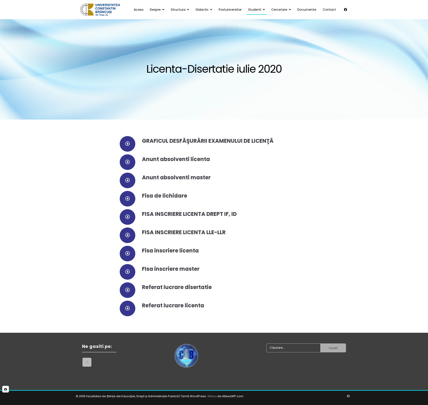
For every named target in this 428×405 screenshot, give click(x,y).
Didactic (202, 9)
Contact (329, 9)
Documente (306, 9)
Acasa (138, 9)
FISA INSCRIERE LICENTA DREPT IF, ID (189, 214)
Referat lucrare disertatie (177, 287)
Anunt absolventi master (176, 177)
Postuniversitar (230, 9)
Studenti (254, 9)
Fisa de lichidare (164, 195)
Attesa (212, 396)
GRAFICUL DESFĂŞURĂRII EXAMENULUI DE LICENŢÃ (208, 141)
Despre (155, 9)
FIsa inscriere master (171, 269)
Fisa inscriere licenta (170, 250)
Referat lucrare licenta (173, 305)
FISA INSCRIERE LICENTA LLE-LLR (184, 232)
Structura (178, 9)
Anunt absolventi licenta (176, 159)
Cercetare (279, 9)
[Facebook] (345, 9)
